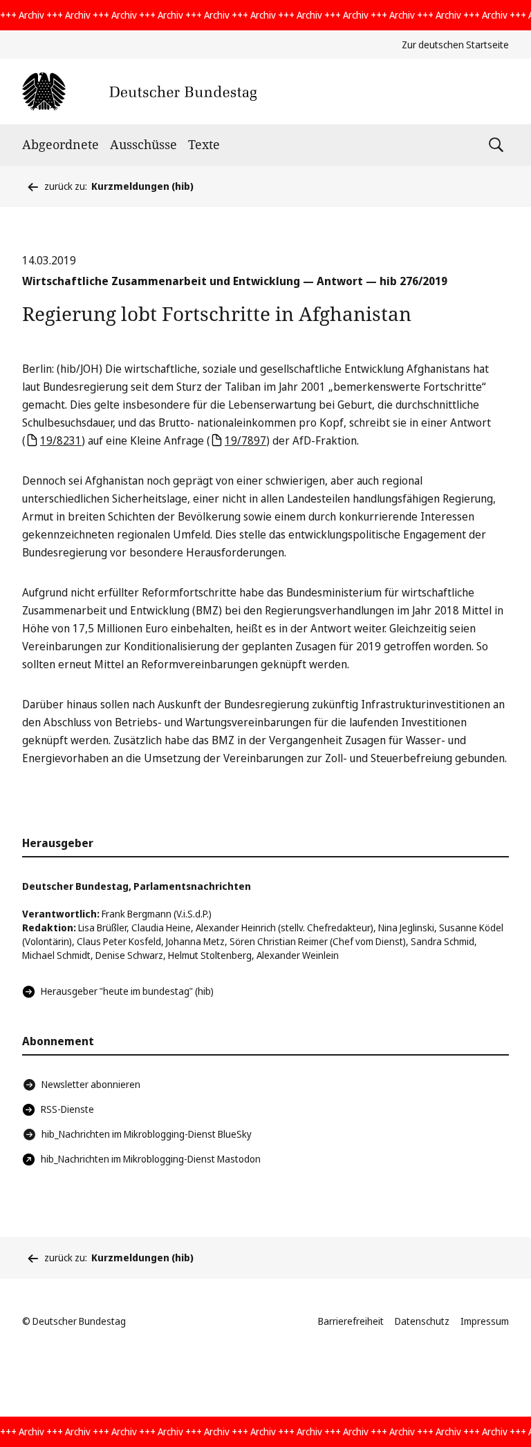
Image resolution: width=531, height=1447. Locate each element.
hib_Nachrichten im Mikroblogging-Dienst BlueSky (146, 1133)
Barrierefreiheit (351, 1321)
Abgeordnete (60, 144)
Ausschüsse (143, 144)
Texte (204, 144)
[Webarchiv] (139, 91)
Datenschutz (422, 1321)
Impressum (484, 1321)
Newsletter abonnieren (90, 1084)
